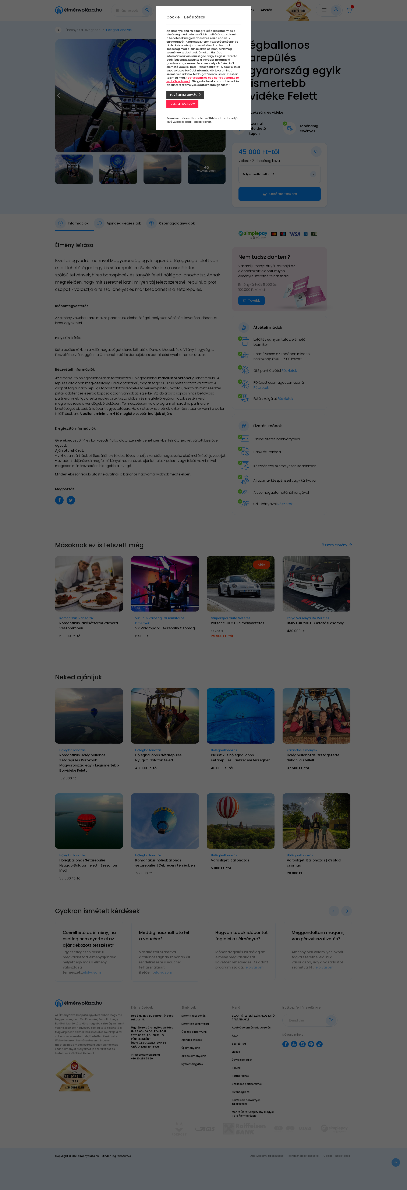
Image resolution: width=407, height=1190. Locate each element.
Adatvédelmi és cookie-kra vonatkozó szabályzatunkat (202, 79)
